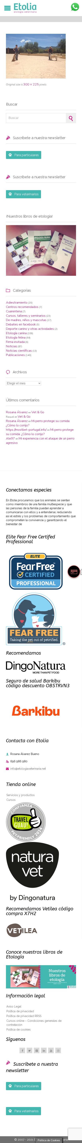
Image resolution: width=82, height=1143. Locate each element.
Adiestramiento (16, 302)
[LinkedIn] (44, 1050)
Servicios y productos (20, 795)
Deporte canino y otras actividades (30, 329)
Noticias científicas (19, 350)
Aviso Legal (13, 1006)
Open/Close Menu (7, 8)
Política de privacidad (20, 1011)
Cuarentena (14, 311)
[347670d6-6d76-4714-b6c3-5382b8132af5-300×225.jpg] (41, 56)
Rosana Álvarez (17, 412)
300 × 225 (31, 84)
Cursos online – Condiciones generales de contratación (34, 1022)
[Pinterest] (36, 1050)
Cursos (11, 799)
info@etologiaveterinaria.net (26, 768)
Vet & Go (37, 412)
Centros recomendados (22, 307)
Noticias (11, 346)
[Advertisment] (41, 250)
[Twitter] (29, 1050)
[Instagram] (58, 1050)
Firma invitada (15, 342)
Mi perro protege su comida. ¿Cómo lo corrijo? (40, 432)
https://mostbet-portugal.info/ (26, 430)
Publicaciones (15, 355)
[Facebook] (22, 1050)
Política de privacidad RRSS (23, 1016)
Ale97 (10, 438)
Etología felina (15, 337)
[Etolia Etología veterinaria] (43, 8)
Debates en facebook (21, 324)
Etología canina (16, 333)
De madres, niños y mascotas (26, 320)
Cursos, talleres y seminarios (26, 316)
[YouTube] (51, 1050)
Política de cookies (18, 1029)
